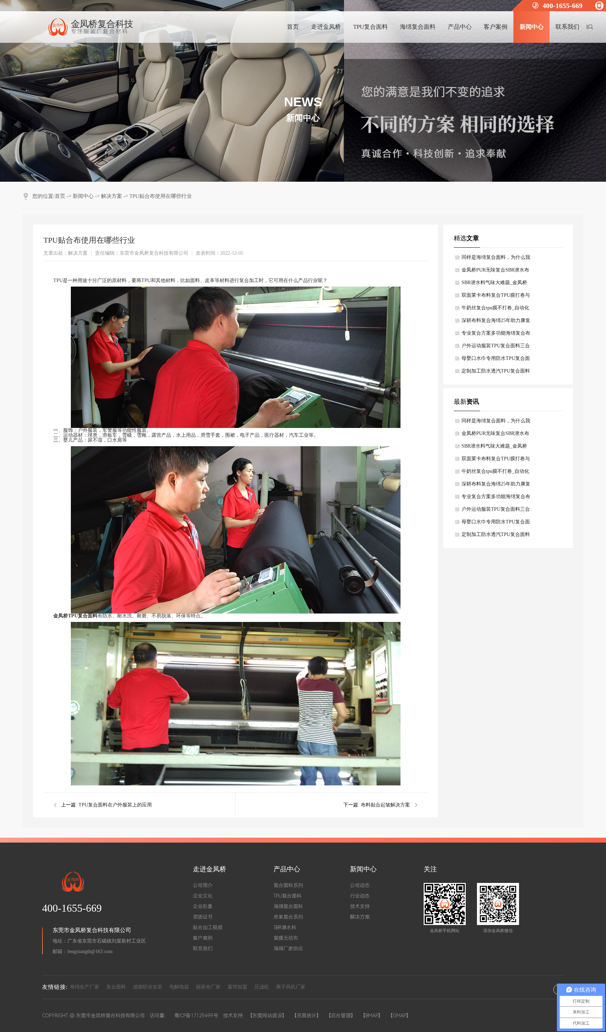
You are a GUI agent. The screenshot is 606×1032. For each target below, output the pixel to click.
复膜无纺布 (286, 938)
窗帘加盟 (237, 987)
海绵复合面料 (418, 27)
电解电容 (179, 987)
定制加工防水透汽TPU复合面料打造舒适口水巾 (496, 372)
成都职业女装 (147, 987)
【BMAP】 (372, 1015)
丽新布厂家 (208, 987)
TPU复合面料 (370, 27)
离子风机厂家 (290, 987)
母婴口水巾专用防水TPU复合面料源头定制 (496, 360)
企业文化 (203, 895)
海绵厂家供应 (288, 948)
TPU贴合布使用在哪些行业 (160, 196)
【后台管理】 (341, 1015)
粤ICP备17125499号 (196, 1015)
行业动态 (360, 895)
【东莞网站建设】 (267, 1015)
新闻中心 (532, 27)
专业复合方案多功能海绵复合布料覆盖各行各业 (496, 335)
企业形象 (203, 906)
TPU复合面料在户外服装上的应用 (115, 804)
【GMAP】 (399, 1015)
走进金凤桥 (326, 27)
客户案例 (495, 27)
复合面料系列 (288, 885)
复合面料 (116, 987)
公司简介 (203, 885)
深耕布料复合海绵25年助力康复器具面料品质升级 (496, 322)
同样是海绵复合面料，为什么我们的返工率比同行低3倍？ (496, 259)
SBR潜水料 (285, 927)
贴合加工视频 (207, 927)
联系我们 (567, 27)
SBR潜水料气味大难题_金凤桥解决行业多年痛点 (494, 284)
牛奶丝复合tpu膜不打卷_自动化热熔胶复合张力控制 (495, 309)
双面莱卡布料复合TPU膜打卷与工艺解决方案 (496, 297)
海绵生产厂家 (84, 987)
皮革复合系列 (288, 916)
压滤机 (261, 987)
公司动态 (360, 885)
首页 (293, 27)
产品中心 (460, 27)
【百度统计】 (306, 1015)
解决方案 (111, 196)
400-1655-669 (563, 5)
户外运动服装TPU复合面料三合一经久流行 (496, 347)
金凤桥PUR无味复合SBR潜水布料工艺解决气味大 (495, 271)
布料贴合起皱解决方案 (385, 804)
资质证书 (203, 916)
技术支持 (360, 906)
